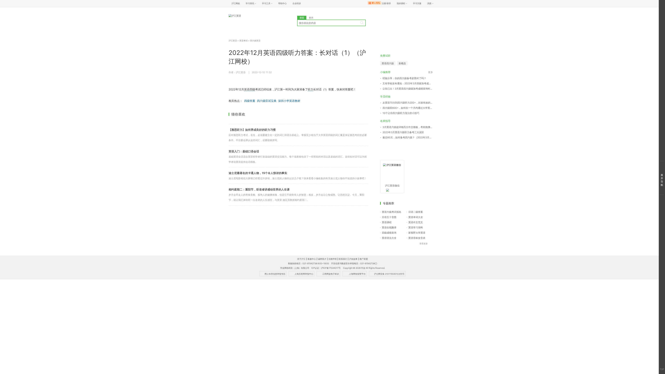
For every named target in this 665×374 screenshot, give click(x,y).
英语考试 (243, 40)
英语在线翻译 (389, 227)
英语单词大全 (415, 217)
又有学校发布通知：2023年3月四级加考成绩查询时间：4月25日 (408, 83)
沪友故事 (353, 259)
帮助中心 (282, 3)
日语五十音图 (389, 217)
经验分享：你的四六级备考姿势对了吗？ (404, 78)
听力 (310, 89)
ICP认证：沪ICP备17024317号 (326, 268)
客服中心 (312, 259)
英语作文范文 (415, 222)
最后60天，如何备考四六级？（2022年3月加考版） (408, 137)
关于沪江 (301, 259)
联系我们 (343, 259)
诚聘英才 (322, 259)
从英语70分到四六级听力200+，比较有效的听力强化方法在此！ (408, 102)
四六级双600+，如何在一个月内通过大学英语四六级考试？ (408, 107)
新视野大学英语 (416, 232)
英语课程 (387, 222)
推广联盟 (364, 259)
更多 (430, 72)
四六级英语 (255, 40)
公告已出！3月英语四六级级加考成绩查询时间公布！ (408, 88)
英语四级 (249, 89)
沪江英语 (233, 40)
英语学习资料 (415, 227)
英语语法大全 (389, 237)
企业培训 (296, 3)
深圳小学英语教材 (289, 101)
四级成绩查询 (389, 232)
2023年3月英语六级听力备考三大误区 (403, 132)
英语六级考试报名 (391, 211)
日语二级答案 (415, 211)
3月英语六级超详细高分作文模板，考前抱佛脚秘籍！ (408, 127)
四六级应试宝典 (266, 101)
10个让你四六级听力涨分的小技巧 (401, 113)
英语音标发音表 (416, 237)
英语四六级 (388, 63)
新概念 (402, 63)
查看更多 (423, 243)
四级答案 (249, 101)
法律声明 (332, 259)
